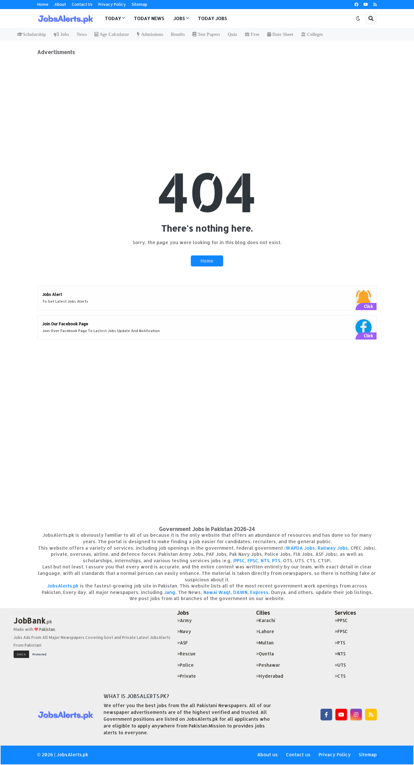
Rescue (188, 653)
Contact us (298, 754)
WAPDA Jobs (300, 548)
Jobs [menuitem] (179, 18)
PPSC (239, 560)
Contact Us (82, 4)
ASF (184, 642)
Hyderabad (271, 676)
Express (259, 592)
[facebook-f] (326, 714)
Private (188, 676)
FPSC (252, 560)
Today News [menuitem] (149, 18)
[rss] (375, 4)
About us (267, 754)
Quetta (266, 653)
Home (43, 4)
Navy (185, 631)
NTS (265, 560)
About (60, 4)
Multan (266, 642)
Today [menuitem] (113, 18)
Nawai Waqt (217, 592)
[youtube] (366, 4)
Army (186, 620)
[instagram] (356, 714)
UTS (341, 665)
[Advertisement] (207, 100)
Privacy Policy (112, 4)
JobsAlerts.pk (63, 585)
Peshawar (269, 665)
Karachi (267, 620)
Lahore (266, 631)
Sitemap (139, 4)
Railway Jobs (333, 548)
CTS (341, 676)
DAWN (240, 592)
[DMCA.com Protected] (32, 653)
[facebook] (356, 4)
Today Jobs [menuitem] (212, 18)
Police (187, 665)
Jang (169, 592)
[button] (358, 18)
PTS (276, 560)
